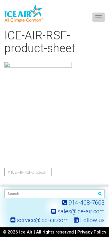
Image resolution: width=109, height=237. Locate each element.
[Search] (100, 193)
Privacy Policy (91, 232)
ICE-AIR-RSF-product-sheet (27, 173)
